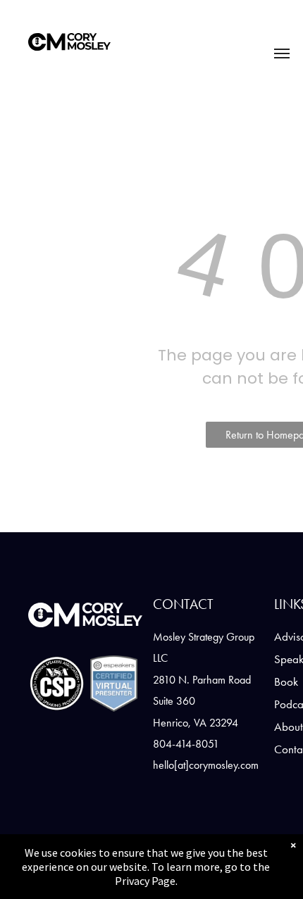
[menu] (282, 53)
